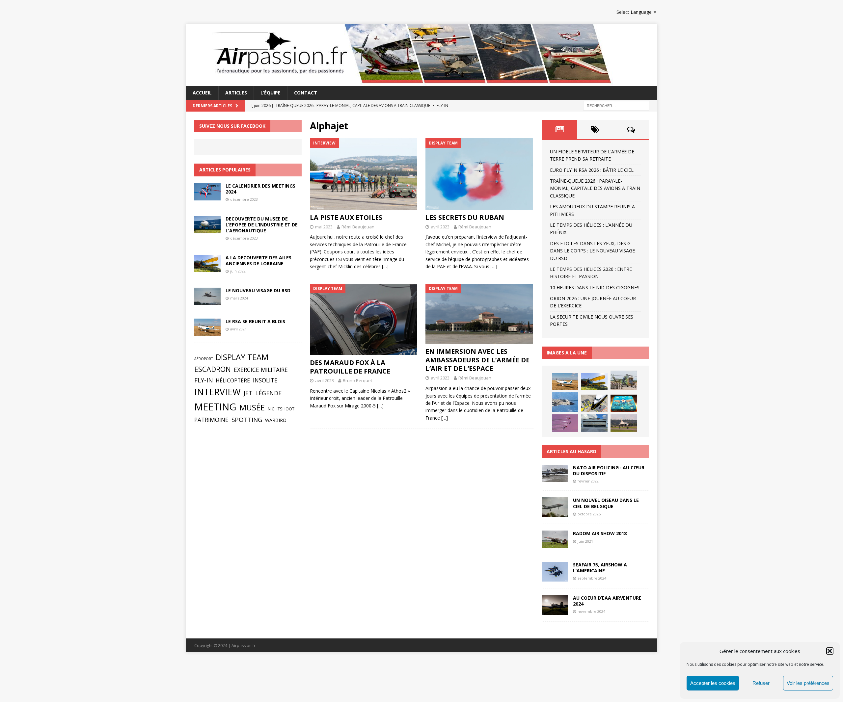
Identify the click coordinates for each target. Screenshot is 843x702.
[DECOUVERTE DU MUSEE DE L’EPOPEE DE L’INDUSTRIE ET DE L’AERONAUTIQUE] (207, 224)
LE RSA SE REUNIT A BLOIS (255, 321)
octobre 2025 (589, 513)
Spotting (246, 419)
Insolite (265, 380)
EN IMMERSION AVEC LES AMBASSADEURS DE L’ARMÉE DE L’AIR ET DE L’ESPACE (477, 360)
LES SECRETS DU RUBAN (464, 217)
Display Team (242, 357)
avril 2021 (238, 328)
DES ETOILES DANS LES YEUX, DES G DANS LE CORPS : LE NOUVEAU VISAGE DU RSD (592, 250)
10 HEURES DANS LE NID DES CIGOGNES (594, 287)
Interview (217, 392)
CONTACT (305, 93)
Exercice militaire (261, 370)
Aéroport (203, 358)
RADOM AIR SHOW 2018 (600, 533)
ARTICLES (236, 93)
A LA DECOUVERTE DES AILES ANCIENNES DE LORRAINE (258, 260)
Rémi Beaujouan (357, 227)
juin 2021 (585, 541)
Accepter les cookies (712, 683)
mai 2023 (324, 227)
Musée (252, 407)
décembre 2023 (244, 199)
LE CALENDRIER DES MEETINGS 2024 (260, 189)
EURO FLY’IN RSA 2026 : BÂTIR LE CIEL (592, 170)
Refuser (761, 683)
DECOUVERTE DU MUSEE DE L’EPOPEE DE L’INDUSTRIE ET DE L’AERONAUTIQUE (262, 225)
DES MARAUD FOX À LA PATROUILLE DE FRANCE (350, 367)
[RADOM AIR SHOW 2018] (555, 539)
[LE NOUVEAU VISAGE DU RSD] (207, 296)
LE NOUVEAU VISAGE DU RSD (258, 290)
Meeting (215, 406)
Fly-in (203, 380)
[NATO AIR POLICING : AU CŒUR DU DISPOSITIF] (555, 473)
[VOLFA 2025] (565, 402)
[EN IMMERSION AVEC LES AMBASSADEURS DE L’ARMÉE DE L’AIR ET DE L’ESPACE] (479, 314)
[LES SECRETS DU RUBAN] (479, 174)
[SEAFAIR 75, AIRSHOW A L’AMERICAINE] (555, 572)
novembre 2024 (591, 611)
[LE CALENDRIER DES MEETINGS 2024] (207, 191)
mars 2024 (239, 298)
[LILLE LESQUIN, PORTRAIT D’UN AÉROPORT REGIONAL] (594, 403)
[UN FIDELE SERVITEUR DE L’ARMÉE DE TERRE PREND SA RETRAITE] (624, 380)
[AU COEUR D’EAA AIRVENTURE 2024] (555, 605)
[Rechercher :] (616, 105)
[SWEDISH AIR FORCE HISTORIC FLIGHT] (624, 423)
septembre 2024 (592, 578)
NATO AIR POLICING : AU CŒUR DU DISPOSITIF (608, 470)
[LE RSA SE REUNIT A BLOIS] (207, 327)
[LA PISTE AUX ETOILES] (364, 174)
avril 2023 (440, 227)
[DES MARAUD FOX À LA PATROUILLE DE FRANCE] (364, 319)
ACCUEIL (202, 93)
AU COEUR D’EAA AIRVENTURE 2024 (607, 601)
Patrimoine (211, 420)
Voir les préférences (808, 683)
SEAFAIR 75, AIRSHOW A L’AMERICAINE (600, 567)
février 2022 (588, 481)
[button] (830, 651)
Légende (268, 393)
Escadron (212, 369)
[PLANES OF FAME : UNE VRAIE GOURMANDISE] (624, 403)
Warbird (275, 420)
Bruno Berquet (357, 380)
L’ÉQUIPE (270, 93)
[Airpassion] (406, 82)
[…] (385, 266)
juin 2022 (238, 271)
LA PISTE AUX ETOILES (346, 217)
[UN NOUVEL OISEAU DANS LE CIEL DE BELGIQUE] (555, 507)
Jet (248, 393)
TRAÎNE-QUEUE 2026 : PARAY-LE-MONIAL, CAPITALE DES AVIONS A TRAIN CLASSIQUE (595, 188)
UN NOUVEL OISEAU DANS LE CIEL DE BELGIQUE (606, 503)
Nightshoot (281, 409)
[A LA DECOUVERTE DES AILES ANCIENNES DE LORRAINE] (207, 263)
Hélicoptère (233, 380)
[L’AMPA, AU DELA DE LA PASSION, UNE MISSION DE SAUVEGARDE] (594, 423)
